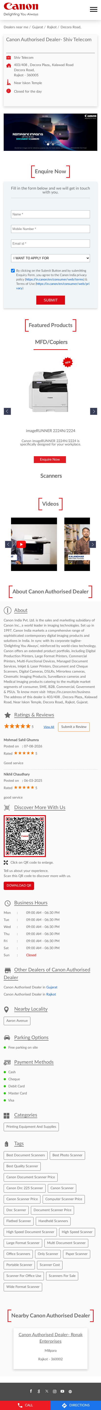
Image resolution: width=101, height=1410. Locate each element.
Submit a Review (74, 727)
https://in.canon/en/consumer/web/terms (55, 279)
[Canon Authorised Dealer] (21, 9)
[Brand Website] (70, 1391)
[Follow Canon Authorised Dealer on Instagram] (54, 1391)
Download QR (19, 885)
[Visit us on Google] (38, 1391)
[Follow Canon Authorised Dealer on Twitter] (46, 1391)
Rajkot (52, 27)
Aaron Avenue (17, 1021)
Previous (8, 544)
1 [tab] (48, 144)
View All (49, 726)
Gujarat (37, 27)
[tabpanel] (50, 132)
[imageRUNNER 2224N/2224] (50, 391)
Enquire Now (50, 459)
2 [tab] (53, 144)
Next (93, 411)
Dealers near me (16, 27)
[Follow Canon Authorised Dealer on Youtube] (62, 1391)
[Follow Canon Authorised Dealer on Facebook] (30, 1391)
